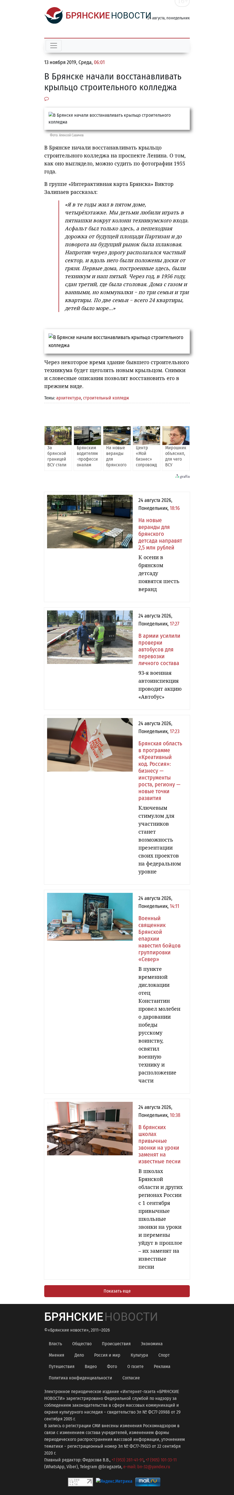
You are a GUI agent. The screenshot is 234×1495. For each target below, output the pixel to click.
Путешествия (61, 1366)
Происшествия (116, 1343)
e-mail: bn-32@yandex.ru (146, 1466)
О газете (135, 1366)
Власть (55, 1343)
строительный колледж (106, 398)
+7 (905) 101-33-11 (161, 1460)
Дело (79, 1355)
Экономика (152, 1343)
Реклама (162, 1366)
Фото (112, 1366)
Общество (82, 1343)
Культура (139, 1355)
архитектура (68, 398)
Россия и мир (107, 1355)
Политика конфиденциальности (80, 1378)
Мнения (56, 1355)
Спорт (164, 1355)
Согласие (131, 1378)
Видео (91, 1366)
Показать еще (117, 1291)
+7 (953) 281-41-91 (128, 1460)
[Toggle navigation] (54, 45)
